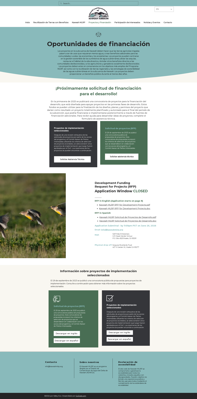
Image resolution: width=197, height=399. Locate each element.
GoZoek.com (81, 396)
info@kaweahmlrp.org (112, 230)
